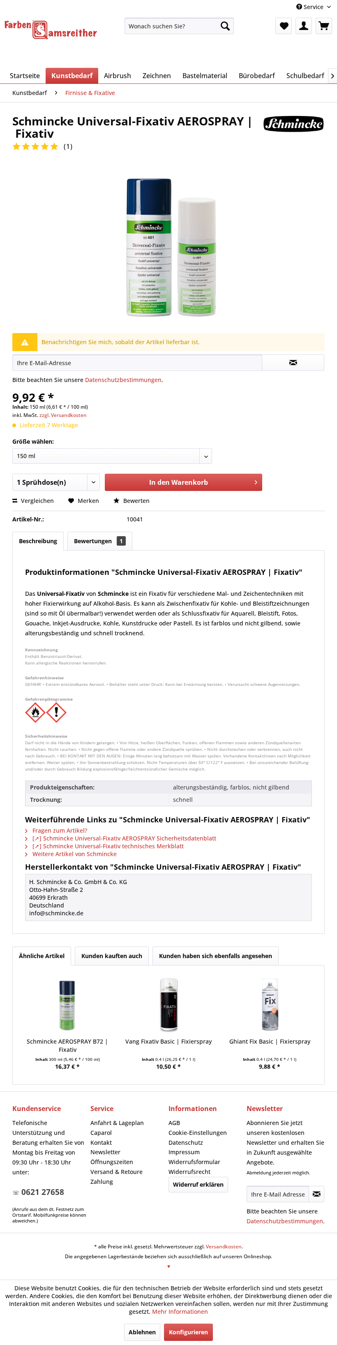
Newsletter (105, 1152)
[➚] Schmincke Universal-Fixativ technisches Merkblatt (107, 846)
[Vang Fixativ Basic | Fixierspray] (168, 1004)
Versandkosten (224, 1246)
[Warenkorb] (324, 26)
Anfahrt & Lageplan (117, 1123)
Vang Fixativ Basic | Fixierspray (168, 1041)
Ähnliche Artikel (42, 956)
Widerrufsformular (194, 1162)
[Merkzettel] (283, 26)
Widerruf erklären (198, 1184)
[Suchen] (225, 26)
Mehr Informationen (180, 1311)
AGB (174, 1123)
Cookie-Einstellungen (197, 1133)
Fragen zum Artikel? (59, 830)
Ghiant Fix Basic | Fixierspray (269, 1041)
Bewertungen (98, 541)
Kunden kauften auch (111, 956)
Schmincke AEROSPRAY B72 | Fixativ (67, 1045)
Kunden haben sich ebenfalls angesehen (215, 956)
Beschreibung (38, 541)
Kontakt (101, 1142)
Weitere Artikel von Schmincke (74, 854)
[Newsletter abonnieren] (316, 1194)
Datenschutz (185, 1142)
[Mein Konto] (303, 26)
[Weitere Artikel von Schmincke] (293, 129)
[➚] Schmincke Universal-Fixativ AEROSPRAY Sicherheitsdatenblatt (123, 838)
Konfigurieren (188, 1332)
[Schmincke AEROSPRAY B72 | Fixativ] (67, 1004)
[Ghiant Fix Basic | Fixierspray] (269, 1004)
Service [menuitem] (313, 7)
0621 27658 (42, 1192)
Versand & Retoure (116, 1172)
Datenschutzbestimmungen (123, 380)
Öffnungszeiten (111, 1162)
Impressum (184, 1152)
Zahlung (101, 1181)
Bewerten (136, 501)
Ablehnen (142, 1332)
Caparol (101, 1133)
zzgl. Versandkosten (63, 415)
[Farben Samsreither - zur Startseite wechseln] (50, 31)
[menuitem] (179, 26)
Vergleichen (36, 501)
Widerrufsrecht (189, 1172)
